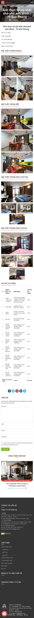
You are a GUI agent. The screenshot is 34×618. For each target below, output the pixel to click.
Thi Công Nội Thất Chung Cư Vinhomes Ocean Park (17, 485)
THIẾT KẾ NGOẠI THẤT (7, 558)
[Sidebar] (2, 187)
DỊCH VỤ (3, 568)
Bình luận (3, 406)
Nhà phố (22, 6)
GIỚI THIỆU (4, 566)
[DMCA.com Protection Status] (6, 533)
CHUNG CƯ (5, 549)
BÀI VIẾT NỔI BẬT (8, 480)
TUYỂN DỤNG (19, 614)
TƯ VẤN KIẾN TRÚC (10, 614)
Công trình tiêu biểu (15, 6)
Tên (2, 424)
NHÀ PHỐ (4, 555)
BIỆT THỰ (5, 552)
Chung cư (15, 480)
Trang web (4, 436)
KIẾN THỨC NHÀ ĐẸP (6, 563)
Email (3, 430)
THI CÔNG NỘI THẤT (6, 560)
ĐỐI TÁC (26, 614)
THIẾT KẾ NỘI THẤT (6, 547)
